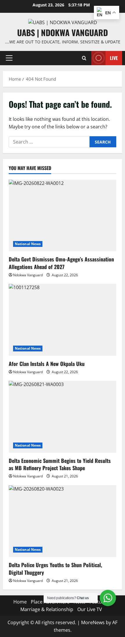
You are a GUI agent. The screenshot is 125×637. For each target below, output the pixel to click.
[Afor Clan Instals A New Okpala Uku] (62, 320)
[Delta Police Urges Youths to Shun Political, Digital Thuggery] (62, 521)
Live (114, 57)
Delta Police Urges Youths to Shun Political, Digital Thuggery (55, 568)
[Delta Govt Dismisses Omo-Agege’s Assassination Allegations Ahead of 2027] (62, 216)
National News (28, 243)
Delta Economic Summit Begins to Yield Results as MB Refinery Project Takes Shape (60, 464)
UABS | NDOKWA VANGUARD (62, 32)
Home (20, 602)
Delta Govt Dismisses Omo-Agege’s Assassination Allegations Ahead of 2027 (61, 262)
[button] (9, 58)
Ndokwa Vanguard (28, 275)
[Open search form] (84, 58)
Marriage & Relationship (46, 609)
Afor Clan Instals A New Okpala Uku (47, 363)
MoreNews (93, 622)
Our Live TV (89, 609)
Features (99, 602)
